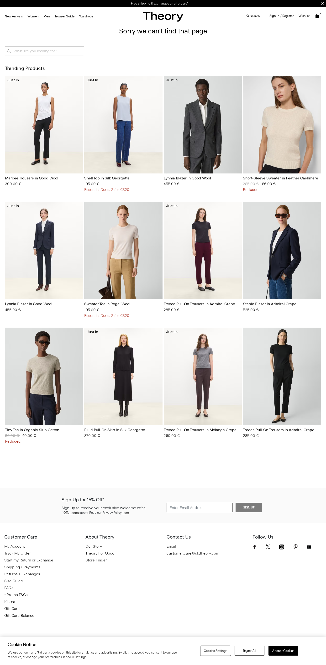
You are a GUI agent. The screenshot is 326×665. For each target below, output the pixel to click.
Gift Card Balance (19, 615)
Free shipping (140, 3)
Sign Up (249, 507)
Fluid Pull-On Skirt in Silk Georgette (114, 430)
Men (46, 16)
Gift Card (12, 608)
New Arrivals (14, 16)
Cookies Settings (215, 650)
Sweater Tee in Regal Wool (107, 304)
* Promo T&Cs (16, 594)
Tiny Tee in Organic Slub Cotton (32, 430)
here (125, 512)
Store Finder (96, 560)
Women (33, 16)
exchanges (161, 3)
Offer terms (71, 512)
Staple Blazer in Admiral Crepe (269, 304)
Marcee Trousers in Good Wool (31, 178)
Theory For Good (100, 553)
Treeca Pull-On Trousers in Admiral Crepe (199, 304)
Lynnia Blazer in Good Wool (187, 178)
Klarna (9, 601)
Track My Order (17, 553)
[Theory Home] (163, 16)
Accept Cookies (283, 650)
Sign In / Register (281, 16)
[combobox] (44, 51)
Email (171, 546)
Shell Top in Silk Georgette (107, 178)
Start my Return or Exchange (28, 560)
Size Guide (13, 581)
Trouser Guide (64, 16)
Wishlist (304, 16)
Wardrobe (86, 16)
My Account (14, 546)
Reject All (249, 650)
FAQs (8, 588)
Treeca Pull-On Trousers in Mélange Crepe (200, 430)
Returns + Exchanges (22, 574)
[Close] (322, 3)
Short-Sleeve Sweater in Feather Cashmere (280, 178)
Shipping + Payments (22, 567)
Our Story (93, 546)
